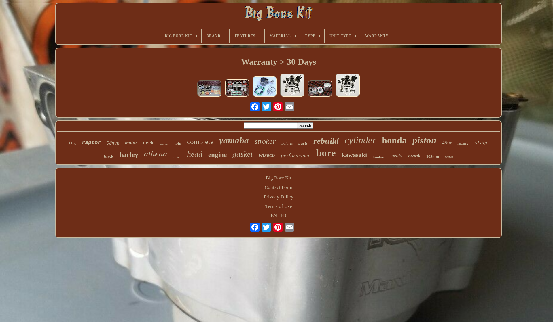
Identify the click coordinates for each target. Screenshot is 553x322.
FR (283, 215)
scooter (164, 144)
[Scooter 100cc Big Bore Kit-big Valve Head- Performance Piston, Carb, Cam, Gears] (292, 85)
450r (447, 142)
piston (424, 140)
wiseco (267, 155)
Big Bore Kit (278, 178)
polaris (287, 143)
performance (295, 155)
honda (394, 140)
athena (155, 153)
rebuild (326, 140)
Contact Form (278, 187)
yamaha (234, 140)
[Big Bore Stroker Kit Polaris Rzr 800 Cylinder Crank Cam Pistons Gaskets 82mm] (209, 89)
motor (131, 142)
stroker (265, 141)
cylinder (360, 140)
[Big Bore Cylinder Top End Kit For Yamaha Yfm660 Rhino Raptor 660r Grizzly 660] (264, 87)
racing (463, 143)
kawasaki (354, 154)
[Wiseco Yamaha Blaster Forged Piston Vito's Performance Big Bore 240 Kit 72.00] (320, 89)
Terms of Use (278, 206)
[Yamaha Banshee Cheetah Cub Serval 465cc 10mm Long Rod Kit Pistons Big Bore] (237, 88)
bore (326, 152)
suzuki (395, 155)
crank (414, 155)
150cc (177, 157)
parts (303, 143)
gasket (242, 154)
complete (200, 141)
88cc (72, 144)
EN (274, 215)
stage (481, 143)
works (449, 156)
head (194, 154)
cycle (148, 142)
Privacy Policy (278, 197)
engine (217, 154)
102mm (432, 156)
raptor (91, 142)
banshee (378, 157)
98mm (113, 143)
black (108, 156)
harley (128, 154)
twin (177, 143)
